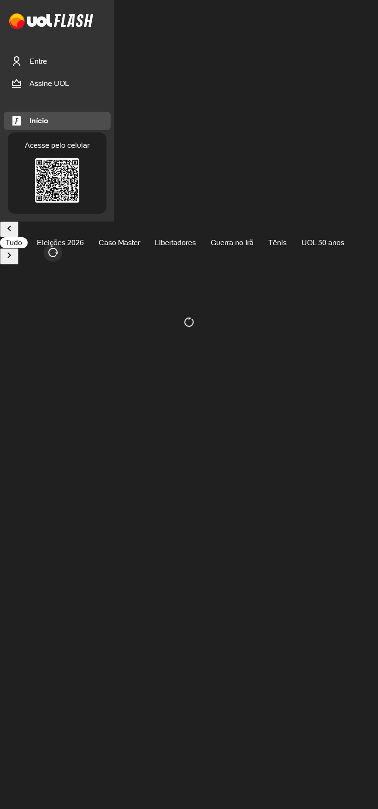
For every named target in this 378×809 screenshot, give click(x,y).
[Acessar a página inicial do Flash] (73, 21)
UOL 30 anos (322, 242)
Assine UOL (49, 83)
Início (39, 120)
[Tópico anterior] (9, 230)
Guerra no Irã (232, 242)
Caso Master (119, 242)
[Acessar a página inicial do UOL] (30, 21)
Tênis (277, 242)
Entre (38, 61)
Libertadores (175, 242)
